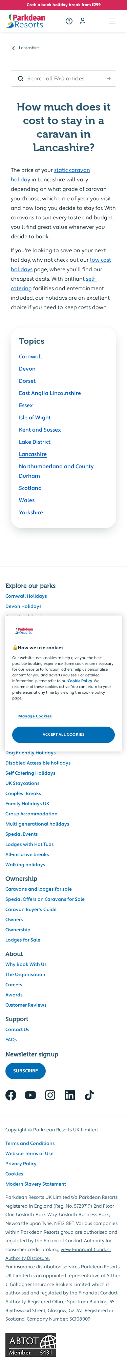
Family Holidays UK (27, 804)
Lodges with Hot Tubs (29, 844)
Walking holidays (25, 865)
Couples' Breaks (23, 794)
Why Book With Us (26, 965)
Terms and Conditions (30, 1144)
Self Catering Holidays (30, 773)
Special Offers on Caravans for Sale (45, 899)
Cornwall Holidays (26, 596)
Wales (27, 500)
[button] (112, 21)
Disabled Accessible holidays (38, 763)
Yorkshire (31, 512)
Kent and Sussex (40, 430)
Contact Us (17, 1030)
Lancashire (33, 454)
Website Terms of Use (29, 1154)
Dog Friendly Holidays (30, 753)
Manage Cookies (35, 716)
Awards (14, 995)
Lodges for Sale (22, 940)
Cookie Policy (80, 681)
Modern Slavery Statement (35, 1184)
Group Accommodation (31, 814)
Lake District (34, 442)
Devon (27, 368)
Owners (14, 920)
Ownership (17, 930)
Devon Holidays (23, 606)
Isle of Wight (35, 417)
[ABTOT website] (63, 1345)
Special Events (21, 834)
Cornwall (30, 356)
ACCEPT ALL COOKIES (63, 734)
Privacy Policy (21, 1164)
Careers (13, 985)
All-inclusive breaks (27, 855)
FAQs (11, 1040)
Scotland (30, 488)
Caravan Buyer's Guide (31, 910)
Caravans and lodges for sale (38, 889)
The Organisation (25, 975)
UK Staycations (22, 783)
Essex (26, 405)
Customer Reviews (26, 1005)
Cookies (14, 1174)
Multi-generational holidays (37, 824)
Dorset (27, 381)
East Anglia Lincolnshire (50, 393)
